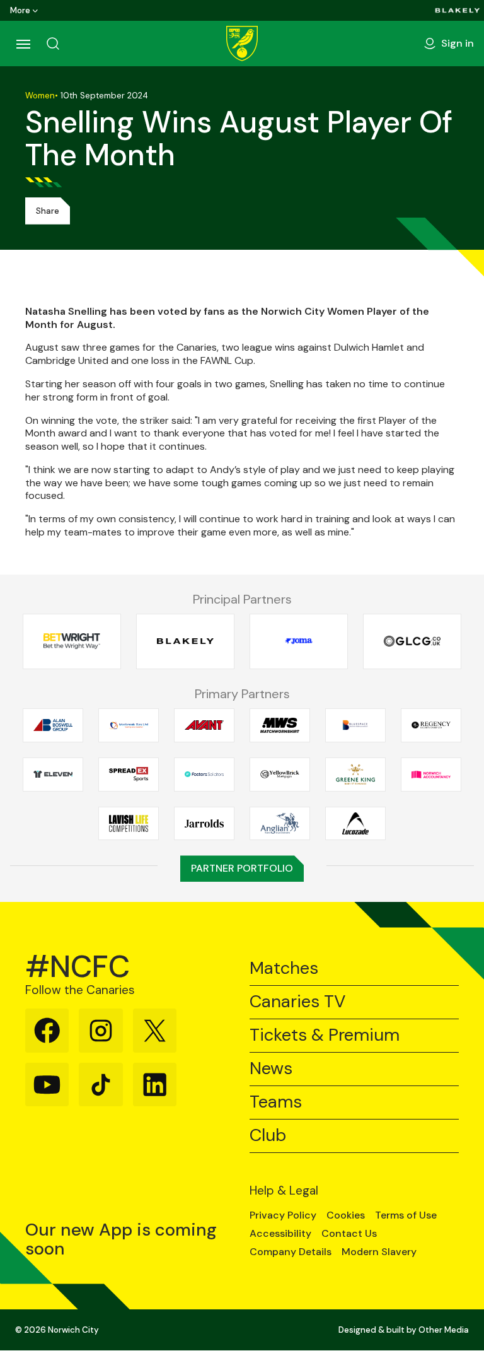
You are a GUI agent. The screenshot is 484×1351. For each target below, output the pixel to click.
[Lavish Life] (128, 823)
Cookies (345, 1215)
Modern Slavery (379, 1252)
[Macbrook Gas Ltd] (128, 725)
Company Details (290, 1252)
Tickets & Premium (325, 1035)
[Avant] (204, 725)
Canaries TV (297, 1002)
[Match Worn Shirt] (279, 725)
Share (47, 211)
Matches (284, 968)
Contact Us (349, 1233)
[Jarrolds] (204, 823)
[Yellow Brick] (279, 774)
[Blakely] (457, 10)
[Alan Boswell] (52, 725)
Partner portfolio (242, 868)
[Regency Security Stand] (431, 725)
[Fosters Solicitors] (204, 774)
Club (268, 1136)
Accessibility (280, 1233)
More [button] (20, 10)
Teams (276, 1102)
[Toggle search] (52, 43)
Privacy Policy (283, 1215)
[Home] (242, 43)
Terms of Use (406, 1215)
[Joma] (298, 641)
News (271, 1069)
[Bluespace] (355, 725)
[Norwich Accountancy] (431, 774)
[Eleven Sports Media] (52, 774)
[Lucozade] (355, 823)
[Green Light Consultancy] (412, 641)
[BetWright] (71, 641)
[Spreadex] (128, 774)
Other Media (443, 1330)
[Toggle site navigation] (22, 43)
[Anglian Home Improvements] (279, 823)
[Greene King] (355, 774)
